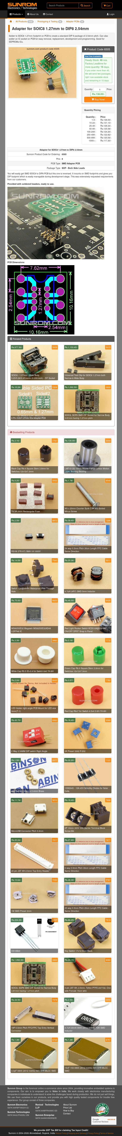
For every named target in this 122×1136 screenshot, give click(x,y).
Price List (67, 1107)
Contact (49, 14)
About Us (34, 14)
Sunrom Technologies (18, 1111)
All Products (24, 21)
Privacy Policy (93, 1133)
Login (112, 14)
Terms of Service (107, 1133)
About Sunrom (70, 1104)
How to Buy (68, 1110)
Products (16, 14)
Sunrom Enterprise (44, 1114)
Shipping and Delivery (77, 1133)
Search (86, 5)
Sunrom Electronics (17, 1104)
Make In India (59, 1091)
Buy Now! (99, 99)
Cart (108, 5)
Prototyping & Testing (49, 21)
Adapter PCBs (74, 21)
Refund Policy (61, 1133)
